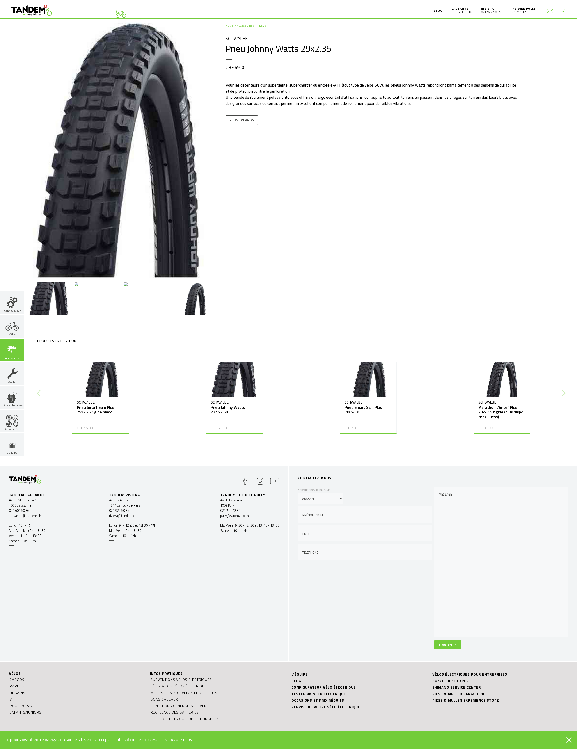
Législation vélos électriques (180, 686)
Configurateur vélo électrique (323, 687)
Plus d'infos (241, 120)
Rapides (17, 686)
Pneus (262, 25)
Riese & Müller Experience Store (465, 700)
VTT (13, 699)
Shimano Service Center (456, 687)
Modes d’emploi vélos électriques (184, 692)
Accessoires (245, 25)
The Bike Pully (523, 8)
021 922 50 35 (491, 11)
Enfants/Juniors (25, 712)
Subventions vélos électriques (181, 679)
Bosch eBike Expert (451, 680)
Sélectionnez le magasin (314, 489)
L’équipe (299, 674)
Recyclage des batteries (175, 712)
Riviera (487, 8)
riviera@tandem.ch (123, 515)
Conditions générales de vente (181, 705)
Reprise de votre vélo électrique (325, 707)
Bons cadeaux (164, 699)
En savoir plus (177, 739)
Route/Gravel (23, 705)
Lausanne (460, 8)
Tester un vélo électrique (318, 693)
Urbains (17, 692)
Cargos (17, 679)
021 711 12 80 (520, 11)
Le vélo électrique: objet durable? (184, 719)
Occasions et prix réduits (317, 700)
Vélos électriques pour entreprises (469, 674)
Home (229, 25)
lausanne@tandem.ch (25, 515)
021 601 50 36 (462, 11)
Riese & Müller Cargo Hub (458, 693)
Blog (438, 10)
